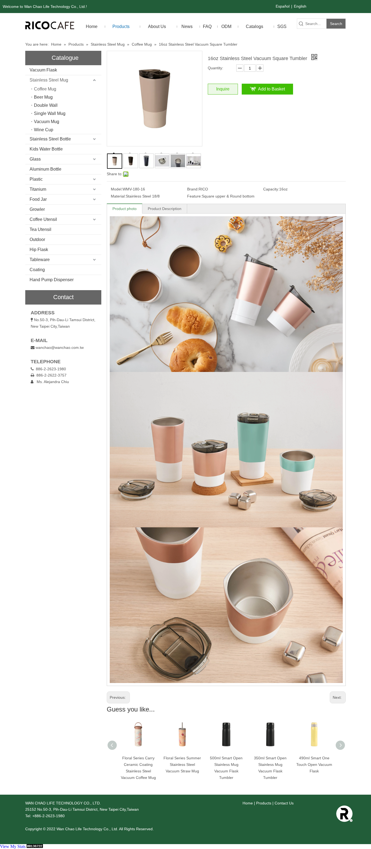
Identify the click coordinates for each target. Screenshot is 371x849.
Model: (116, 189)
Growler (37, 209)
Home (248, 803)
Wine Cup (43, 129)
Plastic (36, 179)
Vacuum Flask (43, 70)
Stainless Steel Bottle (50, 139)
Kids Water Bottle (46, 149)
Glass (35, 159)
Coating (37, 269)
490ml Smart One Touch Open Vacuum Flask (283, 764)
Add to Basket (271, 89)
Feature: (194, 196)
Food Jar (38, 199)
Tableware (40, 259)
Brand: (193, 189)
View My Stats (13, 846)
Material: (118, 196)
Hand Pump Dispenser (52, 279)
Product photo (124, 208)
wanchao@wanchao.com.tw (60, 347)
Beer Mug (43, 97)
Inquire (222, 89)
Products (263, 803)
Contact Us (284, 803)
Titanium (38, 189)
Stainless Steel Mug (49, 80)
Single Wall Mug (49, 113)
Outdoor (37, 239)
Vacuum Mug (46, 121)
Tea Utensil (40, 229)
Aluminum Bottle (45, 169)
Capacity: (271, 189)
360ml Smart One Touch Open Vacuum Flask (327, 764)
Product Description (164, 208)
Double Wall (46, 105)
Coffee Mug (45, 89)
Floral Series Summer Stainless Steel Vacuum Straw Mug (151, 764)
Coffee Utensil (43, 219)
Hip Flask (39, 249)
